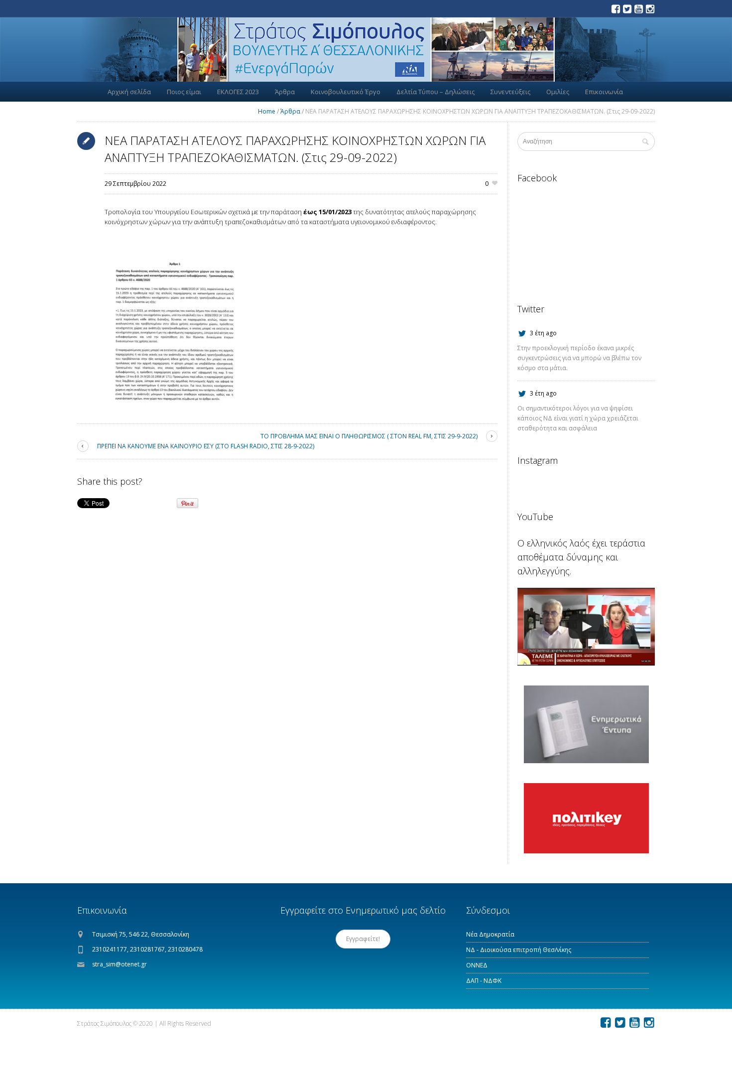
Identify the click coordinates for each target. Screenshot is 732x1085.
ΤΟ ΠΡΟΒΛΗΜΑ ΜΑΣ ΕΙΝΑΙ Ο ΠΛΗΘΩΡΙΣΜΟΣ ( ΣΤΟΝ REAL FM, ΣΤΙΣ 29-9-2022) (369, 436)
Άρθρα (290, 111)
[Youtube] (638, 9)
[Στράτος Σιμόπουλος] (366, 49)
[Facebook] (615, 9)
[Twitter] (627, 9)
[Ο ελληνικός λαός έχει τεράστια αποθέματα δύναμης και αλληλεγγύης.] (586, 626)
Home (266, 111)
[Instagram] (650, 9)
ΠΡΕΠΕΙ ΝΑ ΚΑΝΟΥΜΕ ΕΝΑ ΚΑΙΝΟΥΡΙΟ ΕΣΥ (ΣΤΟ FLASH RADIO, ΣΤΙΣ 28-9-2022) (205, 446)
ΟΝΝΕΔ (477, 965)
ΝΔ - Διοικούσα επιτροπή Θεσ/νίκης (518, 950)
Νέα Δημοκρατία (490, 934)
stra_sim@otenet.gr (119, 964)
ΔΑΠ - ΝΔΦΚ (483, 980)
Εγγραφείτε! (363, 939)
